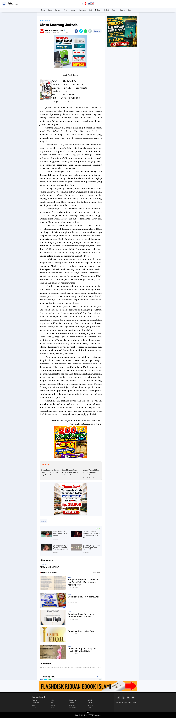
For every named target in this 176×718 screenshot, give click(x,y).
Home (41, 20)
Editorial (90, 700)
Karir (129, 702)
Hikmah (71, 702)
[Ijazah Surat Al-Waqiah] (122, 31)
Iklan (134, 702)
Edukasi (106, 10)
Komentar (97, 31)
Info (33, 705)
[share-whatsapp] (85, 31)
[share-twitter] (81, 31)
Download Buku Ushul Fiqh (81, 631)
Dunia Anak (72, 700)
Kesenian (90, 705)
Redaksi (118, 702)
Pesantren (72, 708)
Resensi (57, 10)
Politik (89, 708)
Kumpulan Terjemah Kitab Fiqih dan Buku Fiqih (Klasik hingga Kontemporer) (83, 582)
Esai (90, 10)
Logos (130, 10)
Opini (65, 10)
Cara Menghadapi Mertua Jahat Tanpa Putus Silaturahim (70, 472)
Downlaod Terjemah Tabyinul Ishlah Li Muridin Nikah (82, 649)
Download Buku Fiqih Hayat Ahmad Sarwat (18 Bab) (81, 615)
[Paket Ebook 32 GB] (70, 51)
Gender (122, 10)
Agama (73, 10)
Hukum (97, 10)
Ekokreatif (35, 702)
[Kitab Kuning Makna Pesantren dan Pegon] (70, 441)
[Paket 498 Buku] (70, 498)
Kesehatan (82, 10)
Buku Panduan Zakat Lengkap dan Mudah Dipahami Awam (49, 472)
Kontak (124, 702)
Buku (50, 10)
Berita (43, 10)
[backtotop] (88, 713)
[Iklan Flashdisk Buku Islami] (88, 686)
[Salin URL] (90, 31)
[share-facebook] (76, 31)
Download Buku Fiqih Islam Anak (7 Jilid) (83, 598)
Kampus (53, 705)
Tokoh (114, 10)
